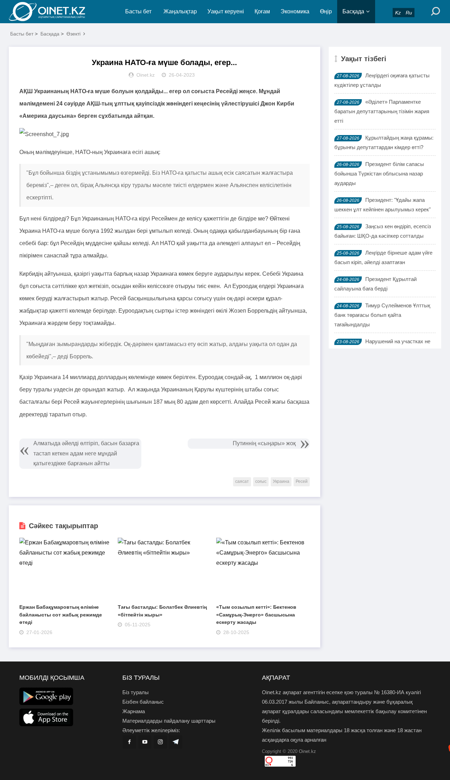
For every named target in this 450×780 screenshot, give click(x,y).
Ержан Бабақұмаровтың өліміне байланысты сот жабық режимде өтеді (60, 614)
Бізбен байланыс (143, 702)
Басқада (353, 11)
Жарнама (133, 711)
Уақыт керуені (225, 11)
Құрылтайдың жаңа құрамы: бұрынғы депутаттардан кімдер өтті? (383, 142)
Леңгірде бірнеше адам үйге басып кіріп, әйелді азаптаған (383, 257)
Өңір (326, 11)
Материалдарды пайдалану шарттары (169, 721)
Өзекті (73, 34)
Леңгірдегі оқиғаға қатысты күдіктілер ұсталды (382, 80)
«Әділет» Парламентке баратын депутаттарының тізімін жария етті (381, 111)
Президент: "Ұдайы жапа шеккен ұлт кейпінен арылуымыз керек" (382, 204)
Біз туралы (135, 692)
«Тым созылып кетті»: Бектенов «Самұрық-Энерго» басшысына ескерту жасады (256, 614)
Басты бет (138, 11)
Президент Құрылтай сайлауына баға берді (375, 284)
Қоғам (262, 11)
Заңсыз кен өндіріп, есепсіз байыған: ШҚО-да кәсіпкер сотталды (382, 231)
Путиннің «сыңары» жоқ (264, 443)
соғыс (260, 481)
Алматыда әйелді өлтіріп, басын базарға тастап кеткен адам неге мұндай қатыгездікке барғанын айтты (86, 453)
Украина (281, 481)
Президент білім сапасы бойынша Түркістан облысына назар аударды (379, 173)
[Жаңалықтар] (53, 11)
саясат (242, 481)
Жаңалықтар (180, 11)
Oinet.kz (307, 751)
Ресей (302, 481)
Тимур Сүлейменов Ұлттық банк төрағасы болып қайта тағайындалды (382, 314)
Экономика (295, 11)
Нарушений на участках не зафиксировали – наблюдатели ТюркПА (382, 346)
